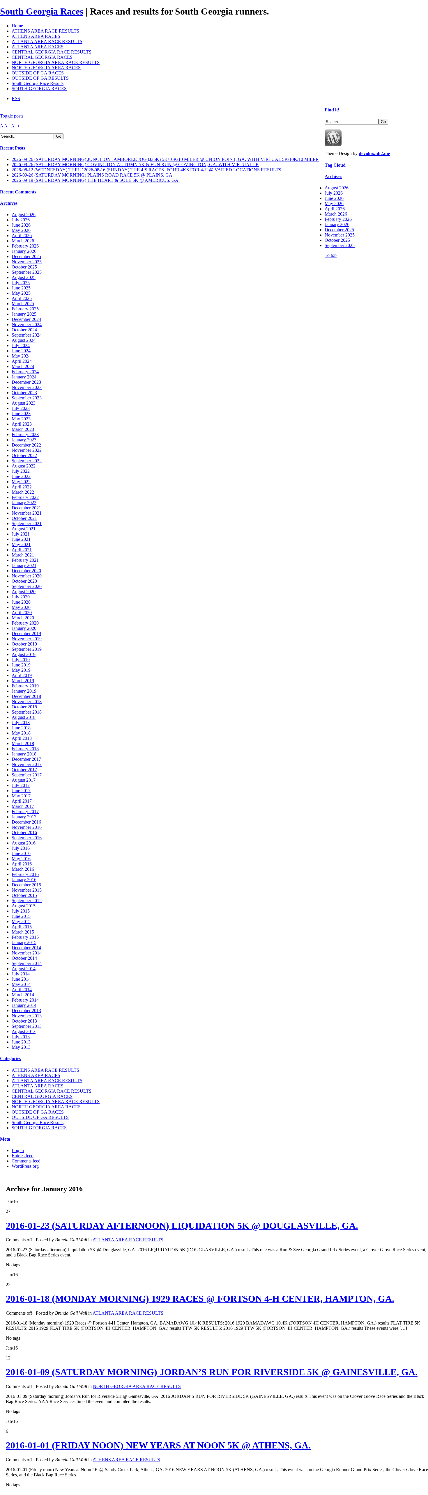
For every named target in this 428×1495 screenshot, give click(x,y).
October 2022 (24, 455)
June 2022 (21, 476)
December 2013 (26, 1010)
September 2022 (27, 460)
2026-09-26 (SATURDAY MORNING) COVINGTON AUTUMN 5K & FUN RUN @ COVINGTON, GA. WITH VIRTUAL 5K (135, 164)
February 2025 (25, 308)
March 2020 (23, 617)
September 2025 (27, 272)
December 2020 (26, 570)
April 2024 (22, 361)
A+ (7, 125)
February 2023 (25, 434)
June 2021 (21, 539)
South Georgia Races (41, 11)
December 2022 (26, 444)
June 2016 (21, 853)
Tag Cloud (335, 165)
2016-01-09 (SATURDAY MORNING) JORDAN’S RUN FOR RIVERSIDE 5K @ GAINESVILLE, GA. (212, 1372)
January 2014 (24, 1005)
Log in (18, 1150)
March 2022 (23, 492)
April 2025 (22, 298)
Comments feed (26, 1160)
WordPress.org (25, 1166)
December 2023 (26, 382)
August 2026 (24, 214)
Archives (8, 203)
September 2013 (27, 1026)
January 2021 (24, 565)
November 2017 (27, 764)
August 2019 (24, 654)
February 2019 (25, 685)
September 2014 (27, 963)
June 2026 (21, 225)
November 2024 (27, 324)
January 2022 (24, 502)
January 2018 (24, 753)
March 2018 (23, 743)
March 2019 (23, 680)
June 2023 (21, 413)
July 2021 (21, 533)
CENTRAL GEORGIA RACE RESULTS (51, 51)
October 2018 (24, 706)
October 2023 (24, 392)
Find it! (332, 109)
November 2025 (27, 261)
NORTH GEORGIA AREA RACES (46, 67)
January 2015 (24, 942)
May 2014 (21, 984)
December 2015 (26, 884)
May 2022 (21, 481)
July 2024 (21, 345)
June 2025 (21, 287)
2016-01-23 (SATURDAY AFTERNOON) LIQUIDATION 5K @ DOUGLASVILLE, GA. (182, 1225)
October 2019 (24, 643)
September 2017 (27, 774)
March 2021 (23, 554)
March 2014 (23, 994)
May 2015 (21, 921)
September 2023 (27, 397)
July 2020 (21, 596)
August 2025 (24, 277)
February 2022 (25, 497)
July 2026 (21, 219)
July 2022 (21, 471)
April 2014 (22, 989)
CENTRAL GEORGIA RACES (42, 57)
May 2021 (21, 544)
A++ (15, 125)
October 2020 (24, 581)
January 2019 (24, 691)
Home (17, 25)
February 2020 (25, 623)
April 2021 (22, 549)
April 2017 (22, 801)
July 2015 (21, 911)
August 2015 (24, 905)
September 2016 (27, 837)
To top (331, 255)
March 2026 (23, 240)
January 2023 (24, 439)
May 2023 (21, 418)
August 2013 (24, 1031)
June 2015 (21, 916)
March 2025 (23, 303)
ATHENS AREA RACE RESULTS (45, 31)
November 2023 (27, 387)
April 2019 (22, 675)
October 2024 (24, 329)
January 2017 (24, 816)
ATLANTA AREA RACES (37, 46)
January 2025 (24, 314)
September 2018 (27, 712)
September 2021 (27, 523)
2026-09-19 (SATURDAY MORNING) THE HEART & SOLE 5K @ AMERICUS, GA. (96, 180)
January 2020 (24, 628)
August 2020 (24, 591)
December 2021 (26, 507)
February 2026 (25, 245)
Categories (10, 1058)
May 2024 (21, 355)
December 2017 (26, 759)
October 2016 (24, 832)
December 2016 (26, 822)
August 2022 (24, 465)
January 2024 (24, 376)
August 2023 (24, 403)
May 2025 (21, 293)
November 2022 (27, 450)
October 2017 (24, 769)
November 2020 (27, 575)
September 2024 (27, 335)
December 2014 (26, 947)
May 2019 (21, 670)
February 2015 (25, 937)
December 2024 (26, 319)
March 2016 (23, 869)
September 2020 (27, 586)
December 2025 (26, 256)
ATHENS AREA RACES (36, 36)
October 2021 (24, 518)
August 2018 (24, 717)
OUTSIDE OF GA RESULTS (40, 78)
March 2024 (23, 366)
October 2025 (24, 266)
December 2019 (26, 633)
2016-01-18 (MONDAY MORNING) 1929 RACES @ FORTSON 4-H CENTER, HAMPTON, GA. (200, 1298)
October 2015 (24, 895)
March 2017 (23, 806)
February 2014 (25, 1000)
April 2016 (22, 863)
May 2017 (21, 795)
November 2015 (27, 890)
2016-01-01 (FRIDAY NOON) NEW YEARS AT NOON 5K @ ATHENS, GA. (158, 1445)
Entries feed (22, 1155)
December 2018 (26, 696)
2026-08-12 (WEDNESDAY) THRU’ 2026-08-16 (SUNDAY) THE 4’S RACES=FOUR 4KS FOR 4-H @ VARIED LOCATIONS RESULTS (146, 169)
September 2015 (27, 900)
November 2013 (27, 1015)
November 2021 (27, 513)
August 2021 (24, 528)
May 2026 (21, 230)
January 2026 (24, 251)
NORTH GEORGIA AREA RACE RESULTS (56, 62)
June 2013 (21, 1041)
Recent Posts (12, 147)
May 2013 (21, 1047)
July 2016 (21, 848)
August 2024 (24, 340)
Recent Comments (18, 191)
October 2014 (24, 958)
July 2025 (21, 282)
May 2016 (21, 858)
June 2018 (21, 727)
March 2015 (23, 931)
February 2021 (25, 560)
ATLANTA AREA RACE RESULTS (47, 41)
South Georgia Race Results (37, 83)
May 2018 (21, 732)
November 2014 (27, 952)
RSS (16, 98)
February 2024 (25, 371)
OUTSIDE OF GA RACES (38, 72)
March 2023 (23, 429)
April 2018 (22, 738)
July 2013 (21, 1036)
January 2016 (24, 879)
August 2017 (24, 780)
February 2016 (25, 874)
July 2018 (21, 722)
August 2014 (24, 968)
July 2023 (21, 408)
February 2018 (25, 748)
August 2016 (24, 842)
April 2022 (22, 486)
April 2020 (22, 612)
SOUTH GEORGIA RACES (39, 88)
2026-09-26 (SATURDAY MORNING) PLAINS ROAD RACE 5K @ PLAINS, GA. (93, 175)
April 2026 (22, 235)
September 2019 (27, 649)
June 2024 (21, 350)
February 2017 (25, 811)
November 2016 (27, 827)
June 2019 (21, 664)
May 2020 (21, 607)
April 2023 (22, 424)
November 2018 (27, 701)
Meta (5, 1139)
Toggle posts (11, 115)
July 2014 (21, 973)
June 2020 (21, 602)
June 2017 (21, 790)
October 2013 (24, 1020)
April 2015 (22, 926)
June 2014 (21, 979)
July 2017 (21, 785)
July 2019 (21, 659)
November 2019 (27, 638)
